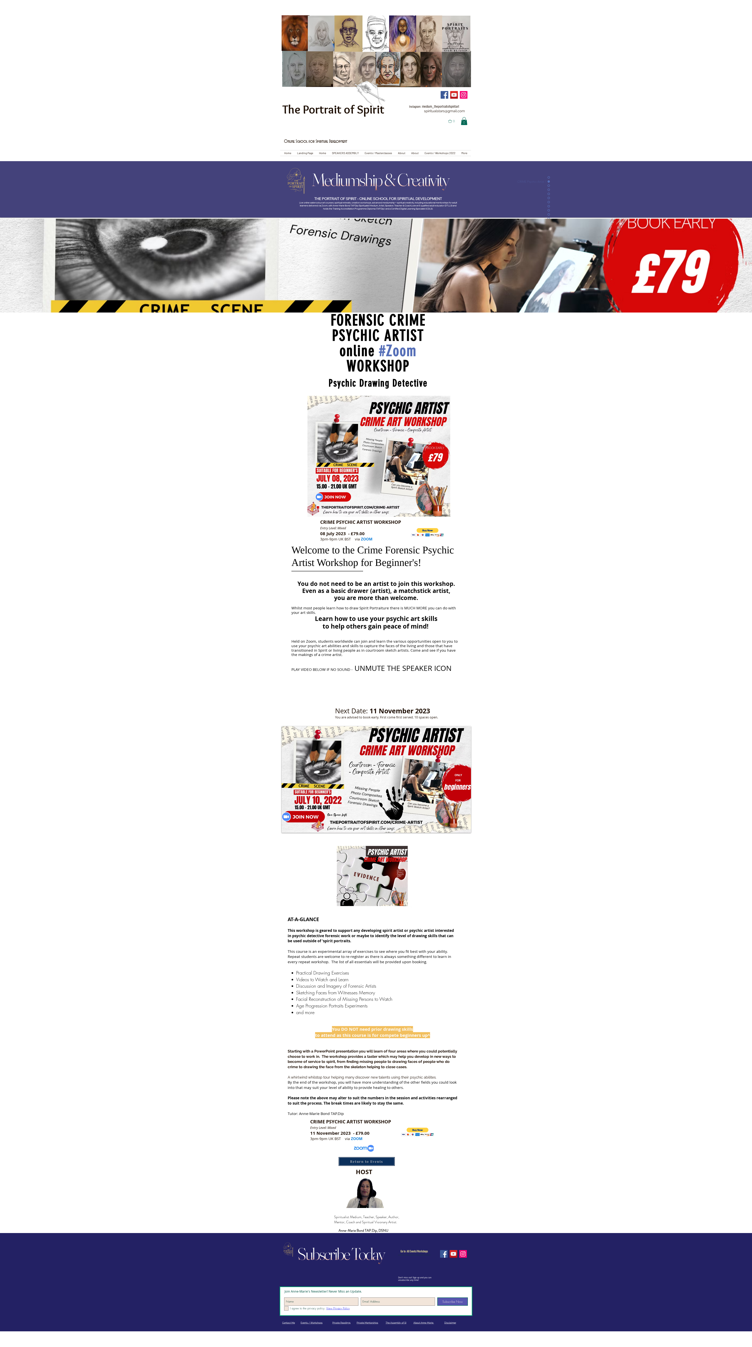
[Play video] (376, 779)
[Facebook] (444, 95)
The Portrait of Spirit (333, 109)
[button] (454, 121)
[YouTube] (454, 95)
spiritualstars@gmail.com (444, 111)
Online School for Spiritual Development (315, 141)
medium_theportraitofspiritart (440, 107)
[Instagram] (463, 95)
